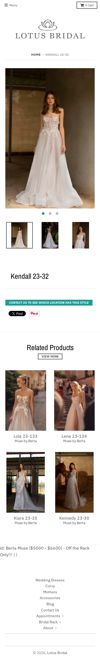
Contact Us (50, 610)
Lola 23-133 (26, 436)
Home (36, 54)
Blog (50, 604)
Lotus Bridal (57, 652)
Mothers (50, 592)
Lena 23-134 (74, 436)
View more (50, 356)
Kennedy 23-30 (74, 518)
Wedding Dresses (50, 580)
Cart (89, 5)
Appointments (48, 616)
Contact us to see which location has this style (49, 302)
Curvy (50, 586)
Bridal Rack (48, 622)
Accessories (50, 597)
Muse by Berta (26, 441)
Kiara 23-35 (25, 518)
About (48, 627)
